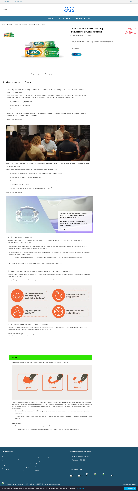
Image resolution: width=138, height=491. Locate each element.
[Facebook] (135, 2)
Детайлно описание (11, 82)
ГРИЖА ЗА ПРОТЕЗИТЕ (21, 24)
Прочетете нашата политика (51, 484)
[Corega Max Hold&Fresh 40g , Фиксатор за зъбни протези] (42, 69)
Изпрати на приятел (36, 73)
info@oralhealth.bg (83, 456)
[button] (50, 357)
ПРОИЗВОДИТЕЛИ (82, 18)
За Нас (4, 457)
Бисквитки (38, 467)
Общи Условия (23, 471)
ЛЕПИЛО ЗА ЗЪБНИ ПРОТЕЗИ (37, 24)
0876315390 (19, 1)
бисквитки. (80, 488)
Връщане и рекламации (43, 457)
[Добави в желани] (134, 48)
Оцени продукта (49, 73)
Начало (3, 24)
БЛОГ (37, 471)
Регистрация (6, 469)
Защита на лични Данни (26, 463)
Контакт (4, 461)
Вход (3, 465)
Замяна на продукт (24, 467)
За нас (51, 18)
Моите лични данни (129, 484)
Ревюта (28, 82)
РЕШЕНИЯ (10, 24)
